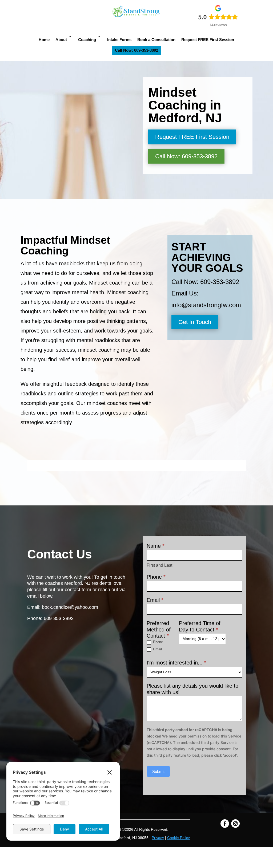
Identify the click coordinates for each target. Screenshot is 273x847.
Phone (156, 577)
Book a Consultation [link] (156, 39)
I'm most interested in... (176, 663)
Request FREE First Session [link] (207, 39)
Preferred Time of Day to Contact (199, 626)
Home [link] (44, 39)
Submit (158, 771)
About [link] (61, 39)
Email (155, 600)
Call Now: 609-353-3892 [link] (136, 50)
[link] (136, 17)
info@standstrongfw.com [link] (206, 305)
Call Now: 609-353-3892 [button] (186, 156)
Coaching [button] (87, 39)
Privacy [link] (158, 838)
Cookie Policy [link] (178, 838)
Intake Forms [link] (119, 39)
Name (155, 546)
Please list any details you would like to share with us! (192, 689)
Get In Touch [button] (194, 322)
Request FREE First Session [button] (192, 136)
